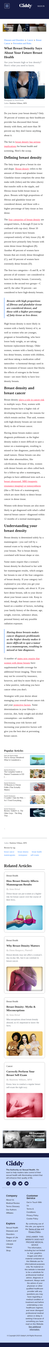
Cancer (30, 40)
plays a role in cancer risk (31, 399)
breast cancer (9, 852)
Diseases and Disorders (14, 40)
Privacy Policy (32, 1215)
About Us (10, 1200)
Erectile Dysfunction (9, 770)
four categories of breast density (24, 219)
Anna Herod (14, 889)
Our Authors (11, 1210)
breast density (23, 852)
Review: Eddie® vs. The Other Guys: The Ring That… (13, 813)
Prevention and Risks (22, 43)
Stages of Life (12, 1237)
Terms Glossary (13, 1206)
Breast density (22, 168)
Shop (8, 1250)
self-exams (35, 855)
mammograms (9, 855)
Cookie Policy (32, 1219)
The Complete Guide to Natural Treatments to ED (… (14, 774)
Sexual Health (12, 1228)
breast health (37, 852)
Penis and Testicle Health (11, 755)
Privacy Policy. (35, 1232)
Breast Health (12, 876)
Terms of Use (34, 1229)
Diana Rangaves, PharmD (20, 950)
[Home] (25, 6)
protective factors (22, 704)
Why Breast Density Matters (23, 945)
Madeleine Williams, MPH (18, 103)
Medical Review (13, 1203)
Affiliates (9, 1213)
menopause (23, 855)
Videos (9, 1247)
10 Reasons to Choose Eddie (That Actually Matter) (12, 787)
